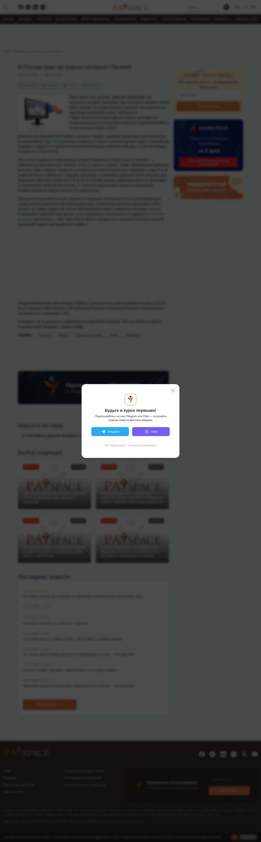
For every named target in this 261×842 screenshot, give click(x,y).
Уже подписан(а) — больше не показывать (130, 445)
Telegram (113, 431)
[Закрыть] (173, 390)
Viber (154, 431)
